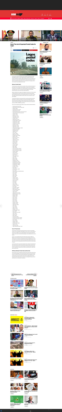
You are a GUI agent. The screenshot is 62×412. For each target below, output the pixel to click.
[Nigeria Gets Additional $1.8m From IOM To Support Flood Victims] (16, 336)
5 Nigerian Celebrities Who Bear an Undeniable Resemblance (45, 102)
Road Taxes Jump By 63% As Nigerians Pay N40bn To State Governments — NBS (30, 310)
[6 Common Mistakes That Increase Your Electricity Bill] (31, 386)
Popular (45, 15)
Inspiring (22, 18)
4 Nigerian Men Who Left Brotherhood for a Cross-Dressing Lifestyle (45, 115)
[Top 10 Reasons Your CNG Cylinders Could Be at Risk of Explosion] (31, 374)
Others (38, 18)
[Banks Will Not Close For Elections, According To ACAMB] (16, 283)
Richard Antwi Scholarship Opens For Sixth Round (45, 64)
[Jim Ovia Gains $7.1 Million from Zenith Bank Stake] (31, 399)
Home (13, 18)
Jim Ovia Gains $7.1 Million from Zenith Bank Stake (30, 404)
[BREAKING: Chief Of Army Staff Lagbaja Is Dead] (10, 35)
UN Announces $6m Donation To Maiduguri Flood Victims (29, 343)
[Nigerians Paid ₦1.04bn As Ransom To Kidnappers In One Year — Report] (16, 362)
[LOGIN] (51, 18)
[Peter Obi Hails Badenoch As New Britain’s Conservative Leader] (16, 305)
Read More (12, 380)
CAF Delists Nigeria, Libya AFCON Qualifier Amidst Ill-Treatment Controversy (15, 404)
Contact (13, 10)
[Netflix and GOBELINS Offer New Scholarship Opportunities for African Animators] (61, 206)
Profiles (15, 18)
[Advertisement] (31, 5)
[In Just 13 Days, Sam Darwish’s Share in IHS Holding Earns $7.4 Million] (46, 86)
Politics (34, 286)
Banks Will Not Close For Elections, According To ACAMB (16, 288)
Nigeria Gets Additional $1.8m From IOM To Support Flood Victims (30, 335)
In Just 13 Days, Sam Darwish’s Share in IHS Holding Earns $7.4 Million (46, 91)
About (11, 10)
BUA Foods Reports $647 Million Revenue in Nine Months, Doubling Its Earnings (30, 299)
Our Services (42, 18)
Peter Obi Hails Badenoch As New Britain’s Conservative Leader (15, 310)
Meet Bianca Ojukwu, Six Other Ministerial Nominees (15, 392)
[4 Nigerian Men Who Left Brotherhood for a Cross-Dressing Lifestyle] (46, 109)
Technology (32, 18)
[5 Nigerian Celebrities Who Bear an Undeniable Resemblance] (46, 98)
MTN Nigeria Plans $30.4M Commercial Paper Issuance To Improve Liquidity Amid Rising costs (16, 299)
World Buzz (18, 308)
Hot (47, 15)
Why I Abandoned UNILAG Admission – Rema (46, 75)
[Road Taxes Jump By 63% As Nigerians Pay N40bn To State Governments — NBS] (31, 305)
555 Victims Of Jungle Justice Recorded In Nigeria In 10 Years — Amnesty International (29, 318)
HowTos (36, 18)
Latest (42, 15)
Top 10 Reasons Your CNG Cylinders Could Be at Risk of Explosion (30, 379)
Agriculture (28, 18)
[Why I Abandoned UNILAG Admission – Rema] (46, 71)
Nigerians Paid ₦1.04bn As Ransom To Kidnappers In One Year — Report (30, 360)
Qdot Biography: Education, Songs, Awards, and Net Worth (45, 52)
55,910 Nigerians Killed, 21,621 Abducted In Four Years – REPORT (30, 352)
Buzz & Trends (30, 286)
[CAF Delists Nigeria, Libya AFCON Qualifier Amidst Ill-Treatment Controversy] (16, 399)
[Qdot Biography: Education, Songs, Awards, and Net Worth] (46, 47)
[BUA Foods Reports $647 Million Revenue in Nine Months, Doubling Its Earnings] (51, 35)
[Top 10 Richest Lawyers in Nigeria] (16, 374)
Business (18, 18)
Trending (50, 15)
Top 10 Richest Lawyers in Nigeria (15, 378)
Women (25, 18)
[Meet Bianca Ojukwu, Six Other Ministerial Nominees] (16, 386)
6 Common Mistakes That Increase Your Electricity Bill (30, 392)
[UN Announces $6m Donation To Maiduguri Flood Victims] (16, 345)
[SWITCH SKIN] (48, 18)
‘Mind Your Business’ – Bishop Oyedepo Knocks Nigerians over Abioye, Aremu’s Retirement (30, 326)
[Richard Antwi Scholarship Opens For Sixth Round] (46, 59)
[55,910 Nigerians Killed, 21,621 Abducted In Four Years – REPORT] (16, 353)
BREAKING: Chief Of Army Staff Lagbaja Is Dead (30, 288)
